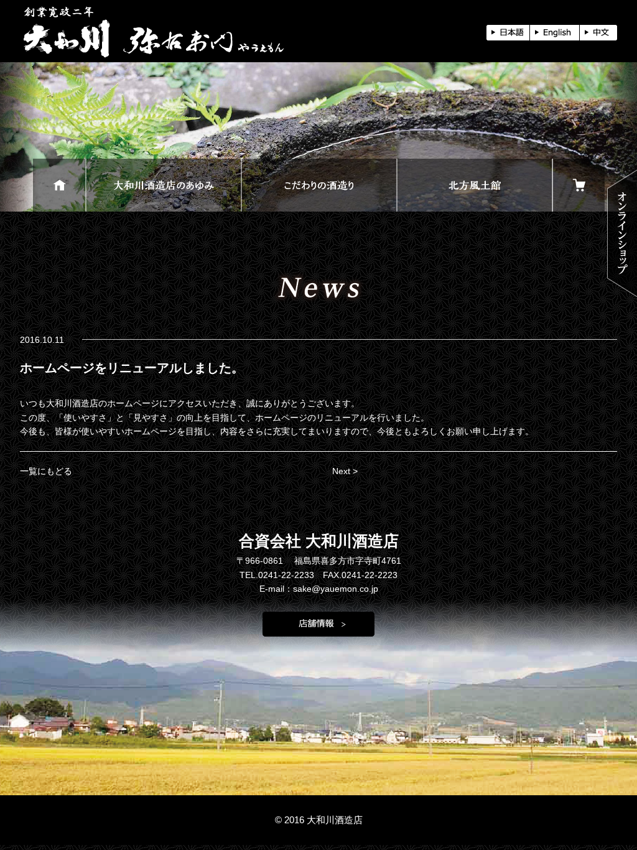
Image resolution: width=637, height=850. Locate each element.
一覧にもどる (46, 471)
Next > (345, 471)
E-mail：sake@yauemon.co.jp (318, 589)
